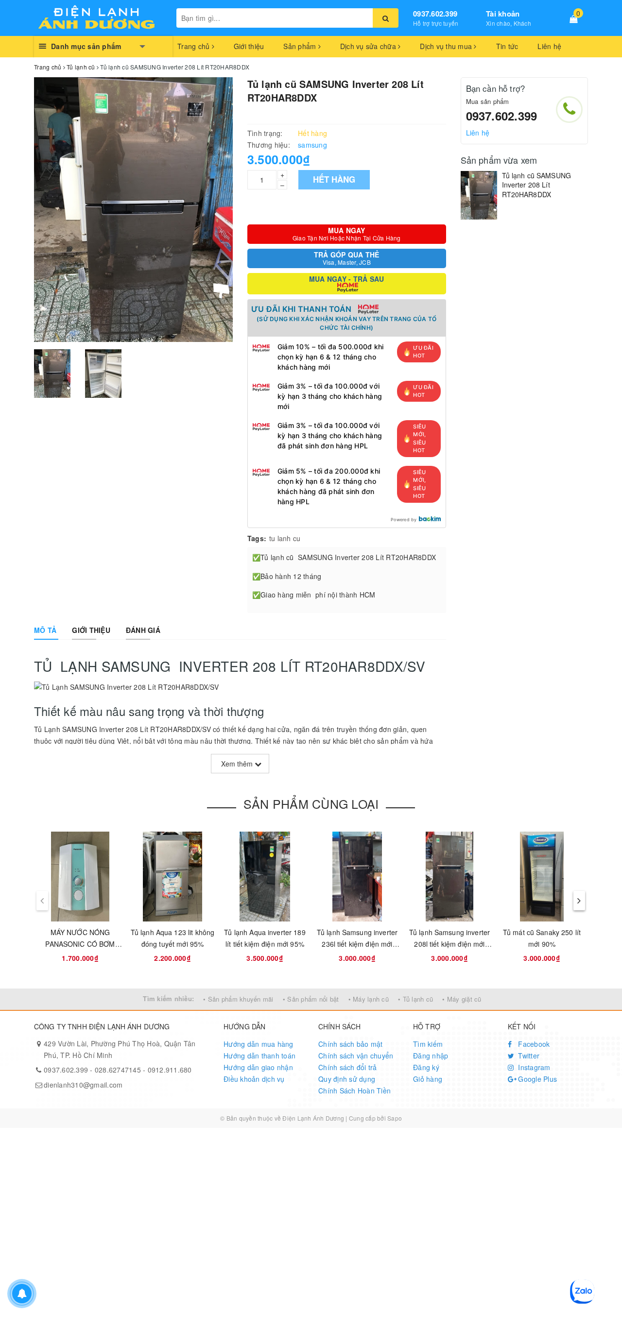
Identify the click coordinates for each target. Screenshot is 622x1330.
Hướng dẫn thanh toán (259, 1055)
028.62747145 (118, 1069)
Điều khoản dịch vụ (254, 1079)
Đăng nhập (430, 1055)
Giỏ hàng (427, 1079)
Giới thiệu (249, 46)
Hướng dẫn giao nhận (258, 1067)
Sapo (394, 1118)
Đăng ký (426, 1067)
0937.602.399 (435, 13)
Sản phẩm (300, 46)
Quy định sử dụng (346, 1079)
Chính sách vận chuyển (355, 1055)
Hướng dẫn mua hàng (259, 1044)
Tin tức (507, 46)
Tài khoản (502, 13)
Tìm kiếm (428, 1044)
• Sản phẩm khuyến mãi (238, 999)
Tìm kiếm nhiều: (168, 998)
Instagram (533, 1067)
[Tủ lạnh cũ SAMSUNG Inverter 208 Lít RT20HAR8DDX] (479, 195)
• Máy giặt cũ (461, 999)
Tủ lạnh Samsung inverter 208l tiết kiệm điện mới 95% (449, 943)
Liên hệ (549, 46)
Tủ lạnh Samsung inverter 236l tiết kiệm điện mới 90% (357, 943)
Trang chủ (194, 46)
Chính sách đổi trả (347, 1067)
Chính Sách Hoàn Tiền (354, 1090)
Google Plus (536, 1079)
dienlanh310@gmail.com (83, 1085)
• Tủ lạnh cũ (415, 999)
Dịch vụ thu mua (447, 46)
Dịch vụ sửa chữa (369, 46)
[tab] (45, 630)
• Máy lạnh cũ (368, 999)
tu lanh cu (285, 538)
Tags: (256, 538)
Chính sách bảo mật (350, 1044)
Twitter (527, 1055)
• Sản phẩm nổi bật (311, 999)
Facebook (533, 1044)
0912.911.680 (170, 1069)
